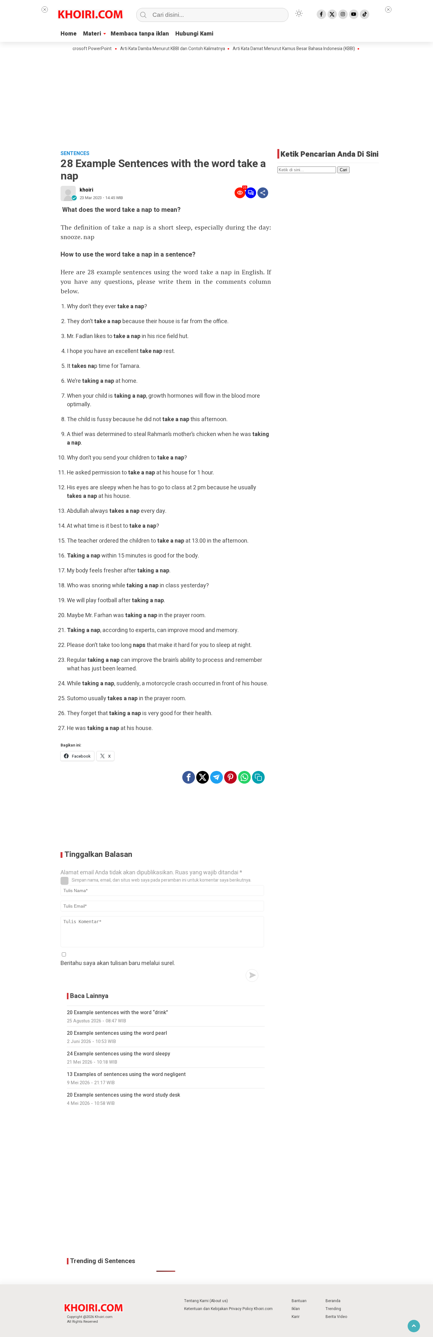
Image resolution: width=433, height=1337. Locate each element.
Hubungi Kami (194, 33)
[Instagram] (343, 14)
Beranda (333, 1301)
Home (69, 33)
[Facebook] (321, 14)
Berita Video (336, 1317)
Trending (333, 1309)
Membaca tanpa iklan (140, 33)
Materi (92, 33)
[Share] (262, 192)
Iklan (296, 1309)
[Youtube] (354, 14)
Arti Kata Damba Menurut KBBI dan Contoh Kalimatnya (152, 49)
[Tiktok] (364, 14)
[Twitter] (332, 14)
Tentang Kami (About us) (206, 1301)
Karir (296, 1317)
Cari (343, 169)
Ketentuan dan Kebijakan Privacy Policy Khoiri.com (228, 1309)
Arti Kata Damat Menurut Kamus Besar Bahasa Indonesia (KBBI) (274, 49)
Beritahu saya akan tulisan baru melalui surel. (118, 963)
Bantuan (299, 1301)
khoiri (86, 190)
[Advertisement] (216, 99)
